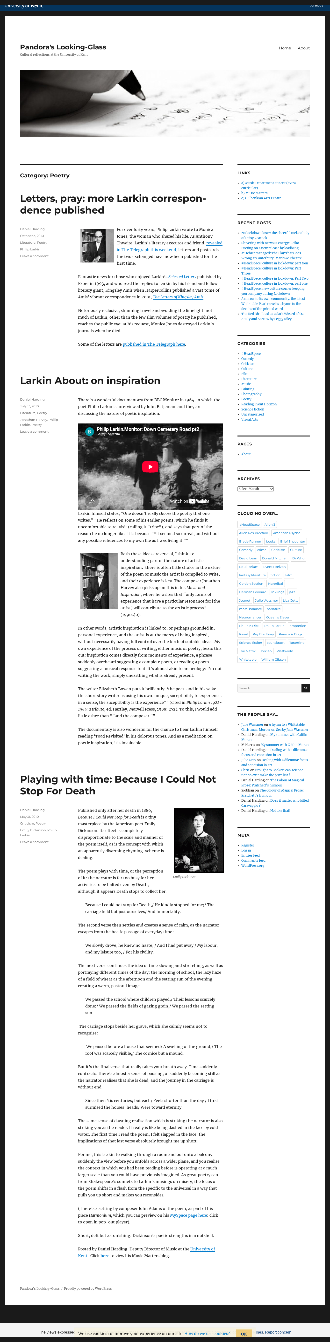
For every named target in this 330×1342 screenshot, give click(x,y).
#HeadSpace (251, 354)
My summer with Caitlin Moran (285, 745)
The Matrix (247, 651)
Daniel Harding (32, 229)
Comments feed (253, 861)
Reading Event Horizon (259, 404)
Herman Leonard (252, 592)
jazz (292, 592)
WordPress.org (252, 866)
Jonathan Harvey (33, 420)
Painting (247, 389)
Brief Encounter (292, 541)
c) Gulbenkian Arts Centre (261, 198)
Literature (28, 242)
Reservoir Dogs (290, 634)
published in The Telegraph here (154, 344)
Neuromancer (250, 617)
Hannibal (275, 583)
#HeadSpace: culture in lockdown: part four (274, 263)
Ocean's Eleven (278, 617)
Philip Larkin (30, 249)
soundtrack (276, 642)
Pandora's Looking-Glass (63, 47)
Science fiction (252, 409)
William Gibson (273, 659)
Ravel (243, 634)
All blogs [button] (316, 5)
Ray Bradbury (263, 634)
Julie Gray (248, 760)
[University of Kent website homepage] (25, 6)
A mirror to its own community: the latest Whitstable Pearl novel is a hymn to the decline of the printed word (273, 304)
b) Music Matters (254, 193)
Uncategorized (252, 414)
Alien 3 (270, 524)
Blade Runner (250, 541)
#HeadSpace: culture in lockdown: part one (274, 284)
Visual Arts (249, 419)
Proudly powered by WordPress (88, 1289)
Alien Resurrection (253, 533)
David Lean (248, 558)
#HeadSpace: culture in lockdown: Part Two (274, 278)
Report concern (278, 1332)
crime (261, 550)
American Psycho (286, 533)
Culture (246, 369)
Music (246, 384)
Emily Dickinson (33, 830)
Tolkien (266, 651)
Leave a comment (34, 256)
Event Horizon (274, 567)
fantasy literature (252, 575)
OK (244, 1334)
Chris (245, 770)
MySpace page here (188, 1215)
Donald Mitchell (274, 558)
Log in (246, 850)
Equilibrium (248, 567)
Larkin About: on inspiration (90, 380)
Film (244, 374)
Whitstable (248, 659)
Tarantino (296, 642)
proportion (297, 626)
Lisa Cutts (290, 600)
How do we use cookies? (207, 1333)
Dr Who (298, 558)
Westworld (285, 651)
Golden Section (251, 583)
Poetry (42, 242)
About (304, 48)
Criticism (27, 823)
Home (285, 48)
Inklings (277, 592)
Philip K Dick (249, 626)
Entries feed (250, 855)
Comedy (247, 359)
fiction (275, 575)
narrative (274, 609)
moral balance (250, 609)
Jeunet (244, 600)
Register (247, 845)
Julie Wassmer (266, 600)
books (270, 541)
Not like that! (280, 811)
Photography (251, 394)
